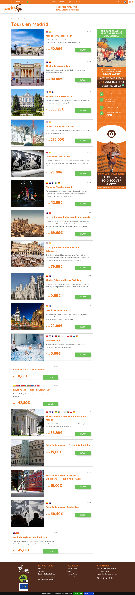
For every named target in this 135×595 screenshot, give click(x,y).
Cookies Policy (72, 574)
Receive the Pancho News (46, 574)
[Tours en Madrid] (13, 11)
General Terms (72, 568)
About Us (41, 568)
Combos (78, 2)
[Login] (125, 2)
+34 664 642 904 (20, 2)
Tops (70, 2)
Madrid (13, 19)
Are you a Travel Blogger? (46, 577)
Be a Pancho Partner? (103, 571)
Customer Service (73, 577)
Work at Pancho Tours (45, 580)
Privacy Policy (89, 593)
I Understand (78, 593)
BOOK (83, 50)
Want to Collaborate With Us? (106, 568)
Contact (118, 2)
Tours (62, 2)
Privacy (70, 571)
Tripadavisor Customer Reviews (107, 574)
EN (132, 2)
